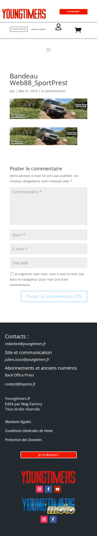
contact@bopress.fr (20, 384)
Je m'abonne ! (48, 454)
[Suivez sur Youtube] (57, 489)
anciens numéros (38, 29)
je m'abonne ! (73, 11)
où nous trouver (19, 29)
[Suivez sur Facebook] (48, 489)
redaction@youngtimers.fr (25, 343)
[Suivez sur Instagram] (39, 489)
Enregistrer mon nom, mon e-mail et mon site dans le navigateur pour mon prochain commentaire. (47, 279)
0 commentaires (53, 91)
